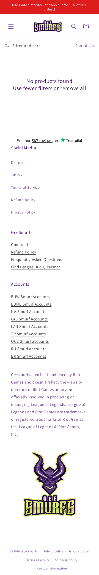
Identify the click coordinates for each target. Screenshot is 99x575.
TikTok (17, 174)
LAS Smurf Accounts (29, 319)
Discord (17, 162)
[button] (11, 26)
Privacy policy (78, 551)
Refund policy (23, 199)
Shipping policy (66, 560)
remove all (73, 88)
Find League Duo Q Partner (35, 266)
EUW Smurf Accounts (30, 296)
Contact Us (21, 244)
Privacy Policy (23, 212)
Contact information (52, 568)
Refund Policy (23, 252)
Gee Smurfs (29, 551)
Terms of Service (25, 187)
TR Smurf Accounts (28, 333)
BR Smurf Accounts (28, 356)
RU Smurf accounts (28, 348)
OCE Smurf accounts (30, 341)
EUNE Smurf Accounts (31, 304)
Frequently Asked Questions (36, 259)
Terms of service (38, 560)
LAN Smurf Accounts (29, 326)
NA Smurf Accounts (28, 311)
